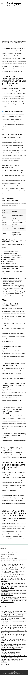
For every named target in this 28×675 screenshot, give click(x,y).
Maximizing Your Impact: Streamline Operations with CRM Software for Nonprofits (12, 649)
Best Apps (14, 3)
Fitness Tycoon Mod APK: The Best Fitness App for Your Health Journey (13, 575)
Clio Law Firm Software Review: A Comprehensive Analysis (11, 653)
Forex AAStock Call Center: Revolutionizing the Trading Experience (14, 587)
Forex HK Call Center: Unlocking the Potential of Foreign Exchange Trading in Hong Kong (13, 579)
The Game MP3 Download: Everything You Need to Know (13, 622)
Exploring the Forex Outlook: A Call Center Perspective (13, 590)
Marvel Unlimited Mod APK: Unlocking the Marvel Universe (14, 631)
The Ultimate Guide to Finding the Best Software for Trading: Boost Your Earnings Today (13, 640)
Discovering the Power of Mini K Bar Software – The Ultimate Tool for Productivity (12, 661)
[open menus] (1, 4)
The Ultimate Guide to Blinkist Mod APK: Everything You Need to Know (13, 644)
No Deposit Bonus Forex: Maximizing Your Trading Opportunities (13, 553)
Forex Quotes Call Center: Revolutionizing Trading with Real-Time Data (13, 597)
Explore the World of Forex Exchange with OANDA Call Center (13, 594)
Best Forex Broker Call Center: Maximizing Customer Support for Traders (14, 571)
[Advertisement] (14, 22)
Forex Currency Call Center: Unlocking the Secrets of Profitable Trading (13, 568)
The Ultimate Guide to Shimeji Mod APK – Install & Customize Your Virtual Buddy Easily (13, 636)
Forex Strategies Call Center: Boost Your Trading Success (13, 583)
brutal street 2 (5, 556)
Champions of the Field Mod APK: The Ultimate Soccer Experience (12, 564)
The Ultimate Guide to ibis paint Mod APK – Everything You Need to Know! (14, 656)
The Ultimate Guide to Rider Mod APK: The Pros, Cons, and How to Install (14, 628)
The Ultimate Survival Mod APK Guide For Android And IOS (13, 618)
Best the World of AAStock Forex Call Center (12, 561)
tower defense (5, 664)
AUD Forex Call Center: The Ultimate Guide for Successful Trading (14, 601)
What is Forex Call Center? (9, 558)
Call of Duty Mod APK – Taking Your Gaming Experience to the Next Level (12, 615)
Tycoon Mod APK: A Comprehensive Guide (13, 625)
